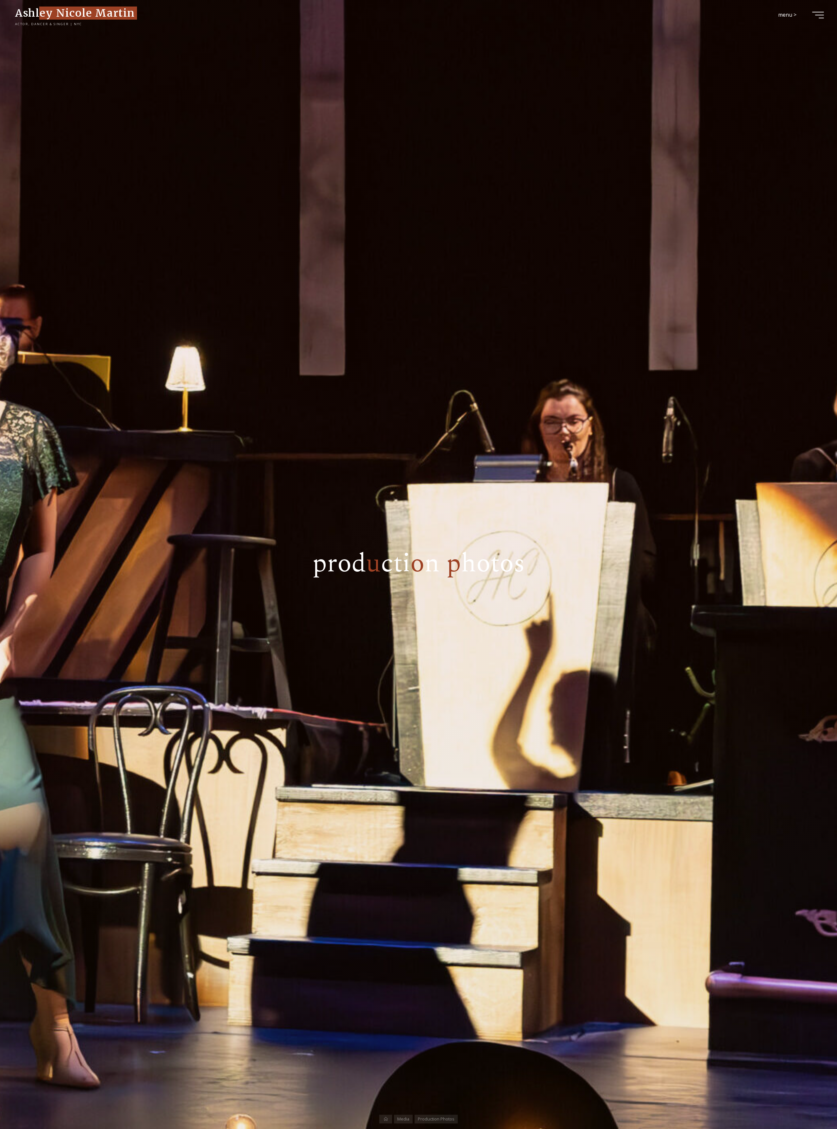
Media (403, 1119)
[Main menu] (818, 15)
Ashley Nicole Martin (75, 12)
